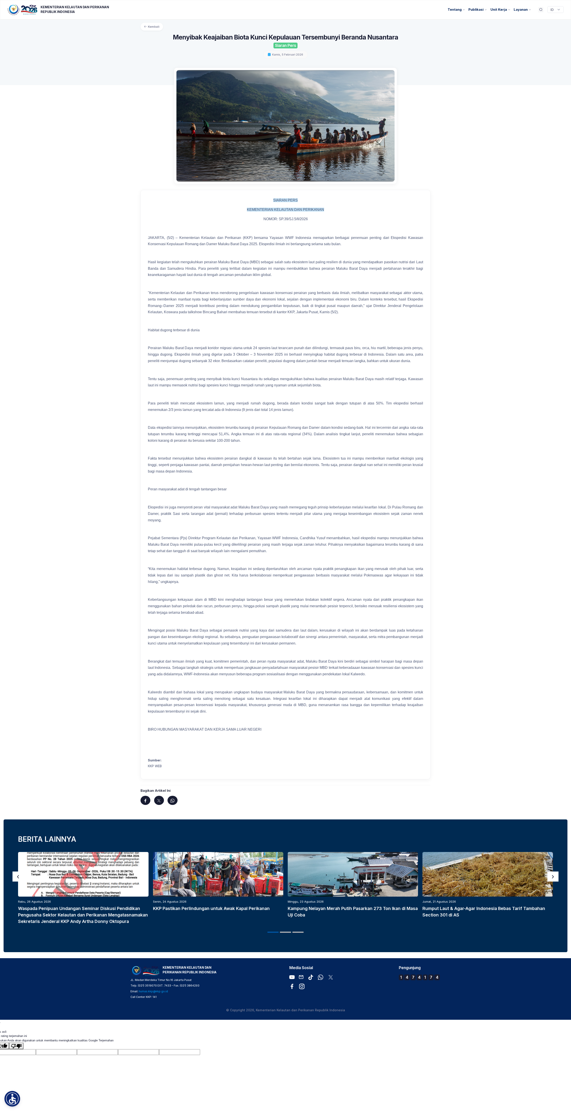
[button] (273, 932)
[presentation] (18, 876)
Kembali (153, 26)
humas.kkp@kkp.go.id (153, 991)
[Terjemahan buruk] (16, 1046)
